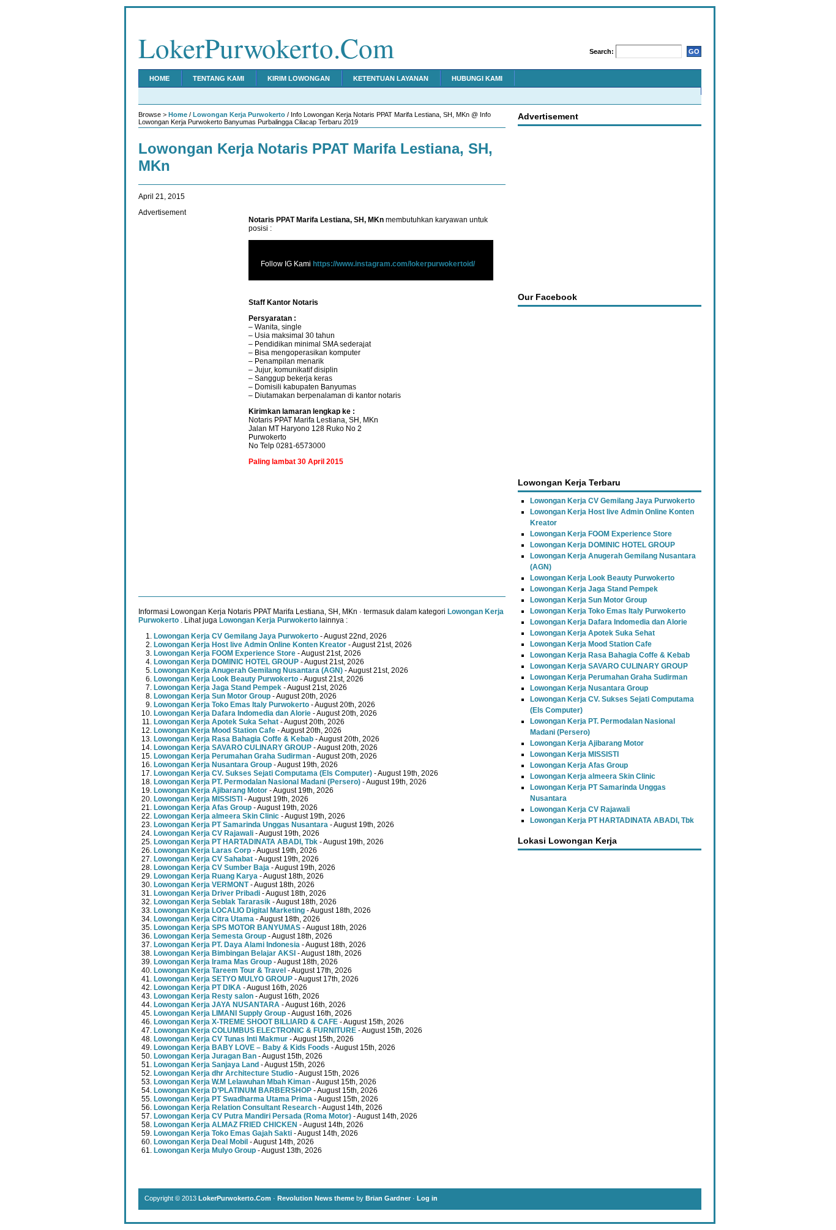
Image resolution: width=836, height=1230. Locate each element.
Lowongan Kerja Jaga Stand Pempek (218, 687)
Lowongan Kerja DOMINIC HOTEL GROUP (226, 662)
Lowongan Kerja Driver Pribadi (207, 893)
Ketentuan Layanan (390, 78)
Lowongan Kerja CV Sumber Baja (211, 867)
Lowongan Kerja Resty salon (203, 996)
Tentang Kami (218, 78)
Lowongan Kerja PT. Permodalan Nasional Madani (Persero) (257, 782)
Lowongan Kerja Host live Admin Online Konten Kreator (250, 644)
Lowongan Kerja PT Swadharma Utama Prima (233, 1099)
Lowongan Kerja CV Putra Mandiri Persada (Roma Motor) (252, 1116)
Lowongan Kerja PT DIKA (197, 987)
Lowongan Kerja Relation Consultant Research (235, 1107)
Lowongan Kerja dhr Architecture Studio (223, 1073)
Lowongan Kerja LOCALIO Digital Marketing (229, 910)
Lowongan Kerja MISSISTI (198, 799)
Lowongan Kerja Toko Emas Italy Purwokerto (231, 704)
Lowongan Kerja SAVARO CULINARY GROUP (233, 747)
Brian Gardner (388, 1198)
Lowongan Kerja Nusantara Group (213, 764)
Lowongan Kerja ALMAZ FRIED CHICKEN (225, 1124)
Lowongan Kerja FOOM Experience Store (225, 653)
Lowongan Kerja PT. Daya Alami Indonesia (227, 944)
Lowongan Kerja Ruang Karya (206, 876)
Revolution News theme (315, 1198)
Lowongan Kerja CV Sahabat (203, 859)
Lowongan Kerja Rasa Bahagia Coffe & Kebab (233, 739)
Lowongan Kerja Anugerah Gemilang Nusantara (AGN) (248, 670)
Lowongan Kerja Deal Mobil (201, 1142)
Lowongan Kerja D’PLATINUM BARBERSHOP (233, 1090)
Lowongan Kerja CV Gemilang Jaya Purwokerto (236, 636)
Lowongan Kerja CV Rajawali (203, 833)
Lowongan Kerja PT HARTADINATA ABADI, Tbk (236, 842)
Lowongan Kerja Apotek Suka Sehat (216, 722)
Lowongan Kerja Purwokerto (239, 114)
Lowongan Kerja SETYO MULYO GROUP (223, 979)
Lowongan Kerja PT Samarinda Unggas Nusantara (241, 824)
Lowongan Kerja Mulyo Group (205, 1150)
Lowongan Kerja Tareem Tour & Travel (220, 970)
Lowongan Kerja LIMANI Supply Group (220, 1013)
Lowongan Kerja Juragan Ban (205, 1056)
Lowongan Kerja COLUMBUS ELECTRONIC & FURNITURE (255, 1030)
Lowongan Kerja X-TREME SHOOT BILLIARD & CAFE (246, 1022)
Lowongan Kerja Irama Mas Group (213, 962)
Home (159, 78)
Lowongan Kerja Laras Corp (202, 850)
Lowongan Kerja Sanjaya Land (206, 1064)
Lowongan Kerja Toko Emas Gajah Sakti (223, 1133)
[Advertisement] (187, 400)
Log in (427, 1198)
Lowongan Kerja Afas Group (203, 807)
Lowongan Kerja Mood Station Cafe (214, 730)
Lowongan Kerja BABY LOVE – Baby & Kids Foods (241, 1047)
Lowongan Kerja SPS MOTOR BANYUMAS (227, 927)
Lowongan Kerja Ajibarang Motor (210, 790)
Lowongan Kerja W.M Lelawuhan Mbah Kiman (232, 1082)
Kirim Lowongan (298, 78)
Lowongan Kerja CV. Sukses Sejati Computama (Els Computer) (263, 773)
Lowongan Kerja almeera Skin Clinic (216, 816)
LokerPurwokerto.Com (266, 47)
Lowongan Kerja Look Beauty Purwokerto (226, 679)
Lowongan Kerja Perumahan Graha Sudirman (232, 756)
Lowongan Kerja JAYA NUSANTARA (217, 1004)
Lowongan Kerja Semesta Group (210, 936)
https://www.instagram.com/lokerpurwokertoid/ (394, 264)
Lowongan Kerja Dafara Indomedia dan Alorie (232, 713)
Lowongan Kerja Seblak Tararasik (212, 902)
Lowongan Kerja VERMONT (201, 884)
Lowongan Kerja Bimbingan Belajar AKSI (225, 953)
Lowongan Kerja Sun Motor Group (212, 696)
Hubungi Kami (477, 78)
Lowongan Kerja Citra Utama (204, 919)
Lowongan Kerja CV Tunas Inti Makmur (221, 1039)
